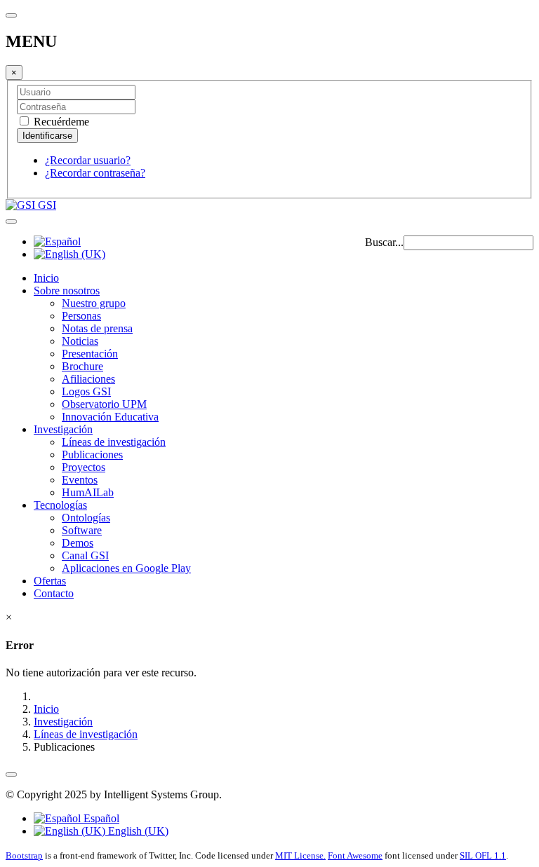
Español (100, 818)
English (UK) (136, 831)
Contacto (54, 593)
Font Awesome (355, 855)
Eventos (80, 480)
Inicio (46, 278)
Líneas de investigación (114, 442)
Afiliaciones (88, 379)
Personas (81, 316)
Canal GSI (85, 555)
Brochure (82, 366)
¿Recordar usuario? (88, 160)
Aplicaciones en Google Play (126, 568)
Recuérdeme (60, 122)
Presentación (90, 354)
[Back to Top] (11, 774)
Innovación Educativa (110, 417)
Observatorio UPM (104, 404)
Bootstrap (24, 855)
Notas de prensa (97, 328)
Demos (77, 543)
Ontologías (86, 518)
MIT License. (300, 855)
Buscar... (384, 242)
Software (82, 530)
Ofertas (50, 581)
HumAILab (88, 492)
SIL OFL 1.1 (483, 855)
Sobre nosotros (67, 290)
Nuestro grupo (94, 303)
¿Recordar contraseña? (95, 173)
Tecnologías (60, 505)
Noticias (80, 341)
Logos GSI (86, 391)
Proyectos (83, 467)
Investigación (63, 429)
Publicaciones (92, 454)
